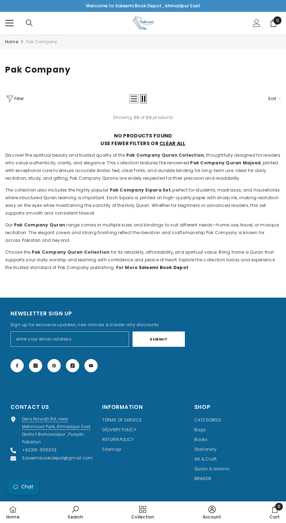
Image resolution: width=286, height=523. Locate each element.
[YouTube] (91, 365)
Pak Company (42, 42)
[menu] (9, 23)
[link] (75, 512)
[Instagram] (35, 365)
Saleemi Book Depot (163, 267)
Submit (158, 339)
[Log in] (257, 23)
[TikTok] (72, 365)
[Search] (29, 23)
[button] (133, 98)
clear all (172, 143)
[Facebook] (17, 365)
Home (11, 42)
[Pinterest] (54, 365)
